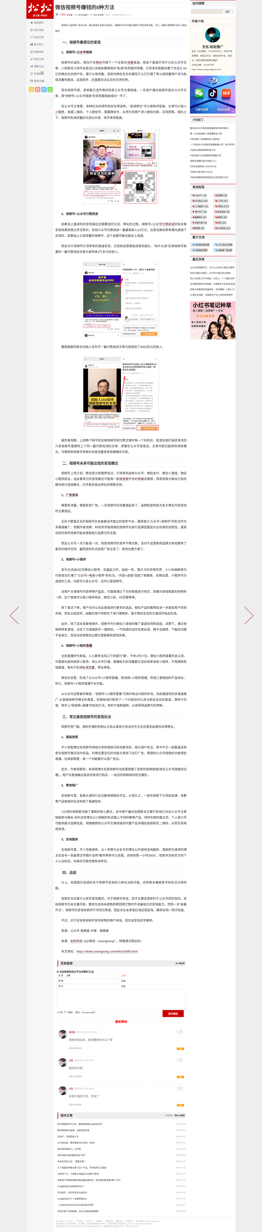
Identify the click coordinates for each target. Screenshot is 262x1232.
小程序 (59, 112)
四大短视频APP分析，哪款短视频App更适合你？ (80, 1124)
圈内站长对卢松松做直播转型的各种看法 (209, 128)
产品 (98, 591)
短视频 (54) (199, 228)
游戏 (174, 473)
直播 (89, 645)
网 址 (60, 986)
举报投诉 (99, 1221)
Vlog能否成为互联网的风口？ (71, 1186)
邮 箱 (60, 981)
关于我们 (69, 1221)
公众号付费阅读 (163, 224)
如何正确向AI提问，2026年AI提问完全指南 (210, 273)
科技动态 (39, 52)
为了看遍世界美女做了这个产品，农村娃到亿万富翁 (81, 1167)
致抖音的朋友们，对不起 (69, 1149)
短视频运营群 (201, 250)
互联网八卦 (222, 195)
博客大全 (39, 66)
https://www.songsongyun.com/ (206, 69)
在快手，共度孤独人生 (68, 1136)
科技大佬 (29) (200, 223)
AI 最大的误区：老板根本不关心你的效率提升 (211, 295)
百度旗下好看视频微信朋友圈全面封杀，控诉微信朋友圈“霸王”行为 (89, 1180)
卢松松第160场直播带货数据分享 (205, 155)
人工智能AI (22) (201, 206)
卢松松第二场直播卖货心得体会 (205, 139)
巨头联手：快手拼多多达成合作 (72, 1192)
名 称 (60, 975)
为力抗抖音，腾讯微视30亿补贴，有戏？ (76, 1143)
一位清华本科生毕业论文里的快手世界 (75, 1205)
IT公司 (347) (222, 201)
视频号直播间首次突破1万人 (203, 161)
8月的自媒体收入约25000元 (203, 166)
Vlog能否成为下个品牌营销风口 (72, 1199)
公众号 (81, 52)
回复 (180, 1049)
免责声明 (109, 1221)
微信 (99, 62)
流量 (130, 62)
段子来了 (39, 44)
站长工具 (39, 59)
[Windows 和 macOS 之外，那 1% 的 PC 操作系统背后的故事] (15, 616)
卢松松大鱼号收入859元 (201, 172)
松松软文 (44, 89)
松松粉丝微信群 (202, 245)
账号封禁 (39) (223, 212)
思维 (141, 479)
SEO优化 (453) (200, 201)
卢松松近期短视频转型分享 (202, 150)
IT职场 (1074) (223, 206)
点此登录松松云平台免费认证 (76, 971)
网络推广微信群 (225, 250)
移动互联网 (83, 15)
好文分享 (39, 37)
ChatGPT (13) (200, 195)
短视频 (124, 479)
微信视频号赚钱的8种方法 (84, 7)
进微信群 (37, 89)
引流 (96, 90)
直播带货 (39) (200, 217)
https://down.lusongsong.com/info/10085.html (107, 951)
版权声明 (119, 1221)
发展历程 (129, 1221)
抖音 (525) (221, 223)
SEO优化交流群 (225, 245)
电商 (92, 575)
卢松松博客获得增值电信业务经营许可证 (209, 177)
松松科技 (40, 9)
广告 (69, 495)
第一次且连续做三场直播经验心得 (206, 133)
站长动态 (39, 30)
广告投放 (79, 1221)
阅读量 (66, 15)
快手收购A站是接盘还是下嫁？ (71, 1155)
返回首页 (39, 22)
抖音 (95, 80)
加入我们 (59, 1221)
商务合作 (89, 1221)
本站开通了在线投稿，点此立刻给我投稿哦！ (78, 1211)
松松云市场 (31, 89)
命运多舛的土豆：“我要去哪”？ (72, 1161)
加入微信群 (180, 963)
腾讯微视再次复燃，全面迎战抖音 (73, 1130)
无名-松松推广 (99, 15)
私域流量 (88, 667)
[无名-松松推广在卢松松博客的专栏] (213, 35)
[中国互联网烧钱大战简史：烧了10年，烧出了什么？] (248, 616)
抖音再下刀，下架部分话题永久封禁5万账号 (78, 1174)
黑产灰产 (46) (200, 212)
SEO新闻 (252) (223, 228)
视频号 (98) (222, 217)
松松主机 (50, 89)
